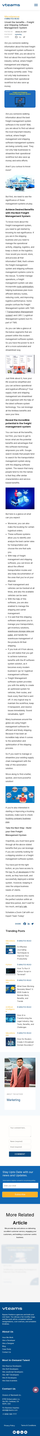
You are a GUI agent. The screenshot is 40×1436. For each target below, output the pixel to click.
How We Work (7, 1337)
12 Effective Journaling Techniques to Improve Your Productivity (23, 953)
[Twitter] (24, 37)
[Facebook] (16, 37)
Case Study (6, 1349)
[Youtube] (14, 1432)
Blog (4, 1346)
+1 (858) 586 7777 (9, 1414)
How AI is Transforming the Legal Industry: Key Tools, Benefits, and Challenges (25, 1021)
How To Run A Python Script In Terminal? (24, 971)
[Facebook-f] (18, 1432)
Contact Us (6, 1352)
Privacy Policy (9, 1425)
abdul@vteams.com (10, 1410)
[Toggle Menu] (36, 5)
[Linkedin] (20, 37)
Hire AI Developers (9, 1378)
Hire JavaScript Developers (12, 1372)
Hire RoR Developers (10, 1369)
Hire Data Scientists (9, 1381)
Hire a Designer (8, 1343)
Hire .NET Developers (10, 1375)
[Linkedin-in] (21, 1432)
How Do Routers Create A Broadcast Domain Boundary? (25, 1042)
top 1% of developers (19, 872)
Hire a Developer (8, 1340)
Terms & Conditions (28, 1425)
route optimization (25, 286)
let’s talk (23, 906)
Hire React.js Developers (11, 1366)
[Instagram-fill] (25, 1432)
